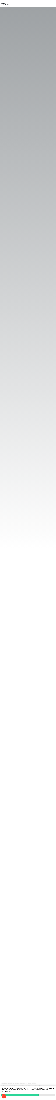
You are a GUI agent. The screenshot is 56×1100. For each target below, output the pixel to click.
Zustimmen (20, 1095)
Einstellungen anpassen (47, 1095)
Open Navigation (28, 3)
